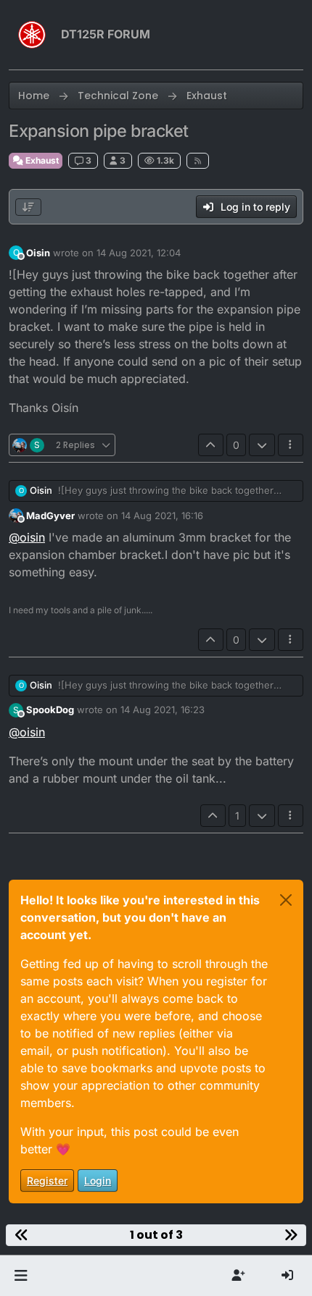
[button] (21, 1275)
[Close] (285, 900)
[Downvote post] (262, 445)
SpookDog (50, 709)
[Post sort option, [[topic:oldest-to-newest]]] (28, 207)
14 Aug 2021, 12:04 (139, 252)
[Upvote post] (211, 445)
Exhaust (41, 160)
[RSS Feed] (197, 161)
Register (47, 1180)
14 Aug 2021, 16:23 (162, 709)
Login (97, 1180)
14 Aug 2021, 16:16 (162, 515)
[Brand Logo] (32, 34)
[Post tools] (291, 445)
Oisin (38, 252)
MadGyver (50, 515)
